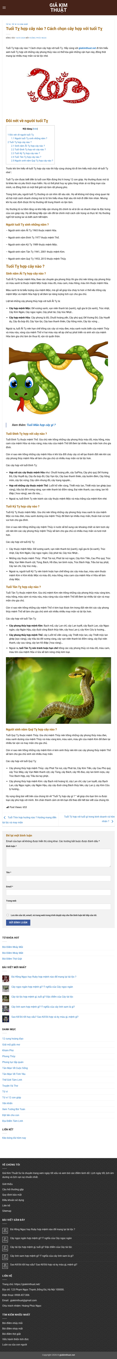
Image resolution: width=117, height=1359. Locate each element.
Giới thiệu (7, 1184)
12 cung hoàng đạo (12, 1038)
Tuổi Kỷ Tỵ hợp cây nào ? (25, 153)
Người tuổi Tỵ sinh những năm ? (29, 138)
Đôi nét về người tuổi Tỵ (21, 134)
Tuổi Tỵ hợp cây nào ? (20, 142)
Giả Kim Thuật (58, 8)
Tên (8, 872)
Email (9, 886)
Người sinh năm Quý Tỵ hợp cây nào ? (32, 160)
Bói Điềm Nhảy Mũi (12, 947)
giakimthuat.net (87, 48)
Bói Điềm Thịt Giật (12, 958)
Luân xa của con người (14, 1344)
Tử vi (8, 24)
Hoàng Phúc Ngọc (37, 38)
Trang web (11, 901)
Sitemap (6, 1210)
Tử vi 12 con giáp (20, 24)
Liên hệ (6, 1205)
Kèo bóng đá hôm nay (14, 1137)
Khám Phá (8, 1050)
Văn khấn (7, 1103)
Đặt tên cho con (10, 1115)
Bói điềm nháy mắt (12, 1328)
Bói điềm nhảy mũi (12, 1323)
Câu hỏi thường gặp (13, 1189)
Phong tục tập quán (12, 1062)
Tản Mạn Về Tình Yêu (13, 1074)
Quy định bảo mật (12, 1194)
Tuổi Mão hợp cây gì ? (41, 425)
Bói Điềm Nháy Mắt (12, 953)
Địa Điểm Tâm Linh (12, 1121)
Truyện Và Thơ (10, 1085)
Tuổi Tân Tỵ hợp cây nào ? (26, 157)
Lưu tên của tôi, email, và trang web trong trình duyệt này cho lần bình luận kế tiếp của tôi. (54, 915)
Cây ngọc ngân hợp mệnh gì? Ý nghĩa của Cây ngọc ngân (42, 986)
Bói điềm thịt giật (11, 1333)
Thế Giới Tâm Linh (12, 1079)
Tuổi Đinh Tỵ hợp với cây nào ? (28, 149)
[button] (4, 7)
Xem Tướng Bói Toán (13, 1109)
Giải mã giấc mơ (11, 1044)
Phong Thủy (8, 1056)
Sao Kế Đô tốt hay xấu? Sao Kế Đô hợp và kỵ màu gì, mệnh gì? (44, 1016)
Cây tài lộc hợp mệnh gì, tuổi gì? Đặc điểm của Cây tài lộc (42, 996)
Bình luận (11, 846)
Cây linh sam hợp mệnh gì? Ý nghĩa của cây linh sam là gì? (43, 1006)
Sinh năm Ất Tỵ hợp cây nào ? (28, 146)
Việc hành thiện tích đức (15, 1339)
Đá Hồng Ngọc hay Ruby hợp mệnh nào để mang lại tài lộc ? (43, 976)
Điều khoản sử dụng (13, 1200)
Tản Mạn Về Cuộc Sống (15, 1068)
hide (35, 129)
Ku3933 (6, 1143)
